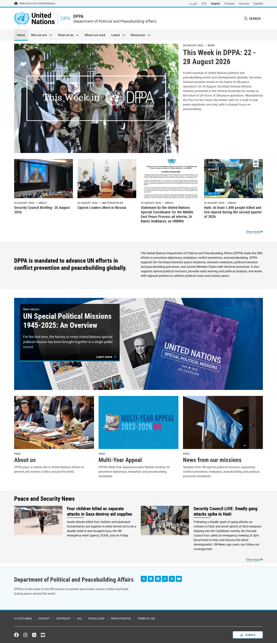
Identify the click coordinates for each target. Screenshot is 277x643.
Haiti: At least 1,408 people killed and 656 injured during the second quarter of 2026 (233, 212)
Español (258, 3)
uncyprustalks (112, 203)
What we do (64, 35)
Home (21, 35)
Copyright (63, 618)
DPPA (78, 16)
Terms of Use (146, 618)
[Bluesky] (179, 579)
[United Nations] (34, 18)
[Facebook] (158, 579)
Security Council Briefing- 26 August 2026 (42, 210)
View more (253, 232)
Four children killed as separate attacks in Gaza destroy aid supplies (99, 511)
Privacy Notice (121, 618)
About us (25, 459)
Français (229, 3)
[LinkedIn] (151, 579)
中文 (204, 3)
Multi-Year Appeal (120, 459)
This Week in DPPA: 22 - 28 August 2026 (219, 57)
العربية (193, 3)
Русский (244, 3)
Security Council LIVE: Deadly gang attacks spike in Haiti (225, 511)
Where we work (95, 35)
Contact (44, 618)
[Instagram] (165, 579)
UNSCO (42, 203)
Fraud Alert (96, 618)
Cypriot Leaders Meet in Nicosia (101, 207)
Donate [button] (250, 635)
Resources (136, 35)
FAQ (79, 618)
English (215, 3)
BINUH (232, 203)
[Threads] (172, 579)
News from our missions (212, 459)
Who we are (37, 35)
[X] (144, 579)
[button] (252, 18)
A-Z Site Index (23, 618)
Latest (114, 35)
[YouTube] (43, 635)
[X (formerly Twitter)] (34, 635)
